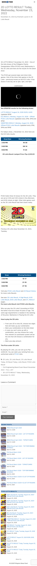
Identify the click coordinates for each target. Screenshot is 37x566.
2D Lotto (6, 359)
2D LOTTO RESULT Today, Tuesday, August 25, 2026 (21, 550)
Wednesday (29, 66)
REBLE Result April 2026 (14, 428)
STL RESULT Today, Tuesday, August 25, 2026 (21, 531)
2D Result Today (11, 362)
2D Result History (30, 291)
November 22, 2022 (24, 229)
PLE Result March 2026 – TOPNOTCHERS (19, 464)
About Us (18, 559)
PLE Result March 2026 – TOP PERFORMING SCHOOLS (20, 471)
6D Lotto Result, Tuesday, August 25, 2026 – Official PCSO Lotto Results (20, 513)
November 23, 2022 (21, 62)
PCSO (17, 354)
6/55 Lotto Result (16, 300)
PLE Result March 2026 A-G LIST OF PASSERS (21, 476)
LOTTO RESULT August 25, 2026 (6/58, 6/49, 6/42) (20, 538)
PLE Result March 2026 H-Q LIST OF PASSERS (21, 483)
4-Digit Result (23, 297)
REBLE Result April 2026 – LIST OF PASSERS (20, 434)
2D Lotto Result (15, 359)
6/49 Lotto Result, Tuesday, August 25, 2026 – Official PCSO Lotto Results (21, 501)
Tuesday (4, 231)
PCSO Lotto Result (14, 291)
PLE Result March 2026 (14, 452)
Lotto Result (22, 362)
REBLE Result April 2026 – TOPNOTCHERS (20, 440)
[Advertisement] (18, 42)
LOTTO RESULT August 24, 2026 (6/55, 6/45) (16, 112)
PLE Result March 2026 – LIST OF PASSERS (20, 458)
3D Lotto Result (12, 297)
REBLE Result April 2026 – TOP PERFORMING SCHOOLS (21, 446)
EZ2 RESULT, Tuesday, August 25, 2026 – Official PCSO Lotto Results (19, 525)
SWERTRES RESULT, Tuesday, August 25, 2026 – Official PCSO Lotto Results (21, 519)
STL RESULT (30, 300)
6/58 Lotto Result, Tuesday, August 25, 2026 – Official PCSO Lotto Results (21, 495)
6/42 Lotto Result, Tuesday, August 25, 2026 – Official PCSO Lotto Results (21, 507)
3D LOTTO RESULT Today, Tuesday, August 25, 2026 (21, 544)
